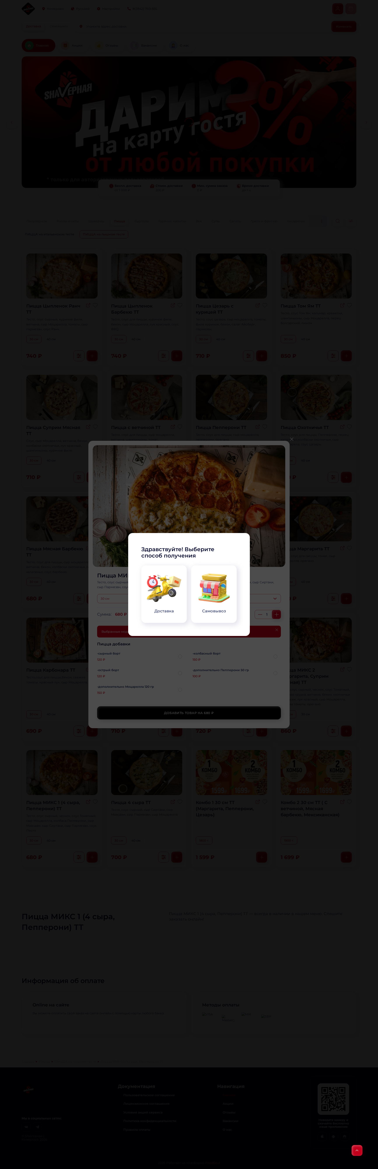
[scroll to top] (357, 1150)
